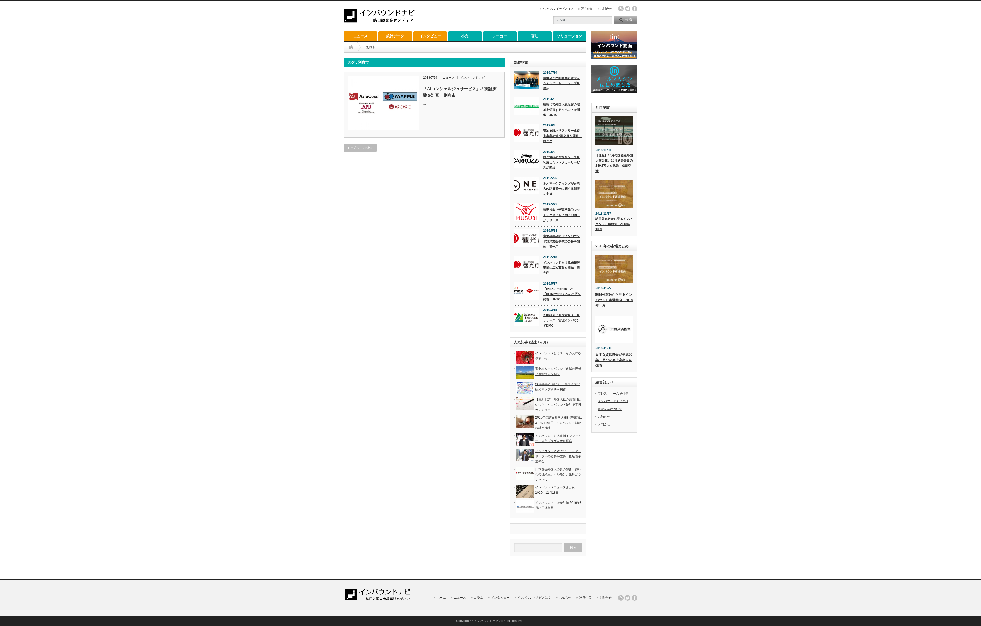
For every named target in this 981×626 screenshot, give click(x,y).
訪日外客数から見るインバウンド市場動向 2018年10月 (613, 224)
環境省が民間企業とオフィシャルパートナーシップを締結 (561, 83)
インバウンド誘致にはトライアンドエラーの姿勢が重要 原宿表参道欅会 (558, 456)
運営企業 (586, 8)
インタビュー (430, 36)
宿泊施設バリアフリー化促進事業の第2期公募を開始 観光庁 (562, 136)
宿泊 (534, 36)
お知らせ (604, 417)
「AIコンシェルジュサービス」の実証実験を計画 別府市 (460, 92)
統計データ (395, 36)
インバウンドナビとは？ (557, 8)
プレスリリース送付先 (613, 393)
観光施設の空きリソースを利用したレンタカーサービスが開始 (561, 162)
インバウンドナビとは (613, 401)
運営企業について (610, 409)
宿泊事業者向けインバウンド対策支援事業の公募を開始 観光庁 (561, 241)
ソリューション (569, 36)
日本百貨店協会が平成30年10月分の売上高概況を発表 (613, 360)
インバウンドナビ (472, 77)
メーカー (500, 36)
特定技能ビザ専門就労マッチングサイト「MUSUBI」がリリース (561, 215)
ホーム (441, 597)
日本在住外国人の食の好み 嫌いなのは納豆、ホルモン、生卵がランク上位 (558, 475)
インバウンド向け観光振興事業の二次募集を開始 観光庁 (561, 268)
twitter (627, 8)
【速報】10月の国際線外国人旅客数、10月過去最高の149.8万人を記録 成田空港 (614, 163)
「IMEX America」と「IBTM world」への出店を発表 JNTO (562, 294)
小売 (465, 36)
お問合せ (606, 8)
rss (621, 8)
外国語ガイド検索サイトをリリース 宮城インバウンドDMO (561, 320)
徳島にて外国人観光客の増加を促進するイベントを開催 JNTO (561, 110)
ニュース (360, 36)
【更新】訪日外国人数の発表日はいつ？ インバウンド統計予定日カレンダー (558, 405)
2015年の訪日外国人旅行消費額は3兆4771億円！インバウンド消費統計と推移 (558, 423)
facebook (634, 8)
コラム (478, 597)
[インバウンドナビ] (379, 20)
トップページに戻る (360, 147)
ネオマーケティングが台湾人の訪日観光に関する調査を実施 (561, 189)
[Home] (351, 47)
